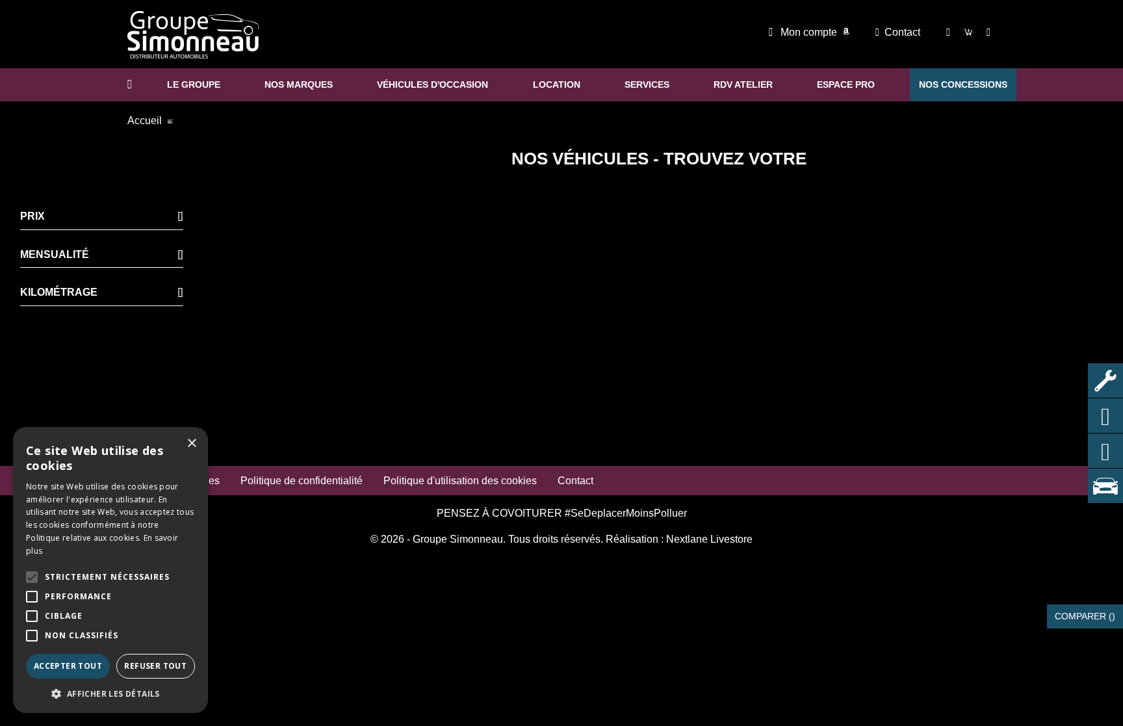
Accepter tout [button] (68, 665)
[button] (32, 577)
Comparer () (1085, 616)
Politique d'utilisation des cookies (460, 480)
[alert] (110, 570)
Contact (902, 32)
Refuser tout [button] (155, 665)
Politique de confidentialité (301, 480)
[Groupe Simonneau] (193, 35)
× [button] (191, 443)
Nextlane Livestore (708, 539)
